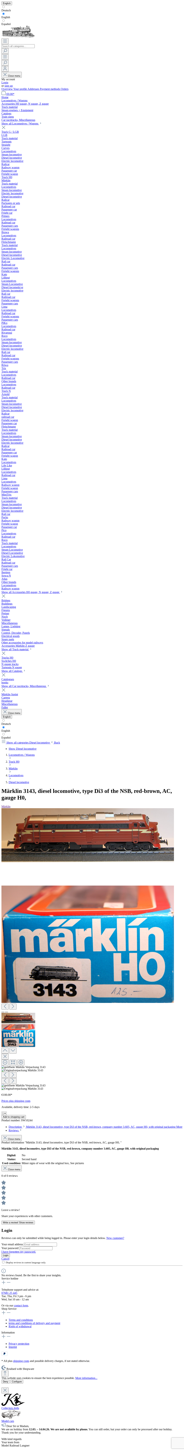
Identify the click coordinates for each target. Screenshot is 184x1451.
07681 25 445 (9, 1292)
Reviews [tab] (14, 1130)
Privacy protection (19, 1343)
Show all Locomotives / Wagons (20, 123)
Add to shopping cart (13, 1117)
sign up (8, 85)
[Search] (5, 51)
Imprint (13, 1346)
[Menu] (5, 41)
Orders (64, 89)
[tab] (95, 1126)
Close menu (14, 76)
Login (4, 82)
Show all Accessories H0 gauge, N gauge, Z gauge (30, 592)
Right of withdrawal (20, 1326)
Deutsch (6, 10)
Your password (10, 1248)
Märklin (5, 806)
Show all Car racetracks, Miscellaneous (24, 686)
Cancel (5, 1258)
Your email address (12, 1244)
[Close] (5, 1057)
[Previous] (5, 1007)
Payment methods (50, 89)
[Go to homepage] (18, 36)
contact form (21, 1305)
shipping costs (21, 1360)
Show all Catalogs (12, 671)
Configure (17, 1381)
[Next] (13, 1007)
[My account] (5, 69)
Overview (7, 89)
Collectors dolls (10, 1408)
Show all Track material (15, 649)
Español (6, 24)
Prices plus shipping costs (15, 1100)
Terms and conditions (21, 1319)
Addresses (33, 89)
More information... (86, 1378)
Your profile (20, 89)
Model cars (7, 1421)
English (5, 17)
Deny (5, 1381)
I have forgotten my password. (18, 1251)
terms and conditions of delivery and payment (34, 1323)
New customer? (115, 1238)
